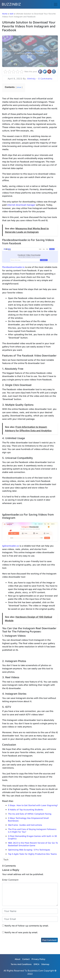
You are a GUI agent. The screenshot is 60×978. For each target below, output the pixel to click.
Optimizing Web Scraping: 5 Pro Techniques (29, 849)
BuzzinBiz (11, 4)
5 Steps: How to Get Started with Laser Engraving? (33, 805)
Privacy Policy (38, 959)
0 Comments (45, 78)
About (17, 959)
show (19, 87)
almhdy (31, 78)
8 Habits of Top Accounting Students (25, 809)
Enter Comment (10, 879)
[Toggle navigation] (56, 4)
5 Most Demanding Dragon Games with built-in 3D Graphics (32, 837)
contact (26, 959)
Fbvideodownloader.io (13, 267)
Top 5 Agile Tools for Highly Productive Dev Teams (32, 854)
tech (12, 13)
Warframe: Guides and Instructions (25, 825)
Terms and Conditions (21, 964)
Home (4, 13)
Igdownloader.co (10, 546)
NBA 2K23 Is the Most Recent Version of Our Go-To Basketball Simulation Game (33, 844)
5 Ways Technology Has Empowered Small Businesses (28, 819)
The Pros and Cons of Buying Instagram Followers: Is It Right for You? (32, 830)
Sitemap (45, 964)
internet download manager (21, 205)
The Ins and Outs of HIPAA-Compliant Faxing (29, 814)
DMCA (36, 964)
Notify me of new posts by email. (21, 932)
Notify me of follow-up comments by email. (27, 925)
